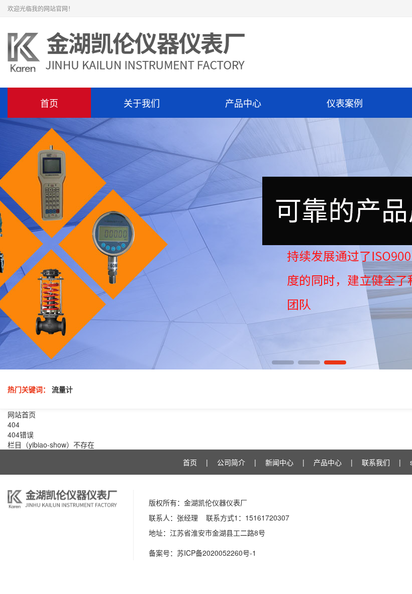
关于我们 (142, 102)
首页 (49, 102)
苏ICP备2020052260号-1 (216, 553)
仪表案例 (345, 102)
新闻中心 (279, 462)
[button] (283, 362)
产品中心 (243, 102)
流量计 (62, 389)
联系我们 (376, 462)
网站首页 (22, 414)
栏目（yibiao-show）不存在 (51, 444)
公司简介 (231, 462)
